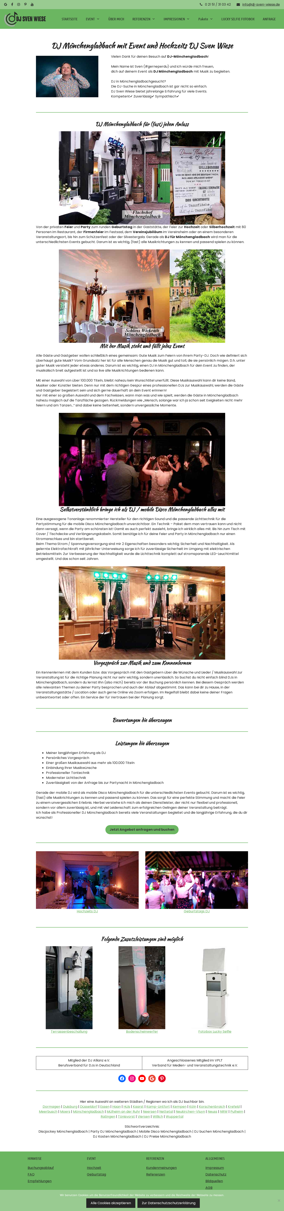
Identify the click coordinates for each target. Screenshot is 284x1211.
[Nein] (279, 1200)
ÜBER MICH (116, 19)
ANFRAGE (269, 19)
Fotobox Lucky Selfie (214, 1031)
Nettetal (166, 1111)
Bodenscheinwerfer (142, 1031)
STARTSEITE (70, 19)
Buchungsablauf (41, 1167)
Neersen (150, 1111)
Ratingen (108, 1116)
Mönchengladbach (88, 1111)
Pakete (203, 19)
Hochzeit (94, 1167)
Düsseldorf (89, 1106)
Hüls (126, 1106)
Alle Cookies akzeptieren (111, 1203)
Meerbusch (48, 1111)
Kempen (179, 1106)
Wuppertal (174, 1116)
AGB (208, 1187)
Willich (158, 1116)
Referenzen (155, 1174)
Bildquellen (214, 1181)
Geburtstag (96, 1174)
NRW (224, 1111)
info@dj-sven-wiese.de (261, 4)
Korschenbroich (212, 1106)
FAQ (31, 1174)
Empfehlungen (40, 1181)
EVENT (90, 19)
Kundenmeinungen (161, 1167)
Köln (192, 1106)
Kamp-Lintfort (158, 1106)
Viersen (144, 1116)
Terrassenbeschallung (69, 1031)
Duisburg (70, 1106)
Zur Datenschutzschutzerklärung (168, 1203)
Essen (105, 1106)
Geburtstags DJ (197, 911)
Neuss (212, 1111)
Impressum (214, 1167)
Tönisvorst (126, 1116)
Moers (65, 1111)
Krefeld (234, 1106)
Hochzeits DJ (87, 911)
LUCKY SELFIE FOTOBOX (237, 19)
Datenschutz (215, 1174)
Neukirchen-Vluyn (190, 1111)
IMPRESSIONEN (174, 19)
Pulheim (236, 1111)
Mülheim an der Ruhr (123, 1111)
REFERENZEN (141, 19)
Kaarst (138, 1106)
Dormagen (51, 1106)
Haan (116, 1106)
